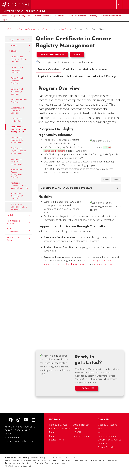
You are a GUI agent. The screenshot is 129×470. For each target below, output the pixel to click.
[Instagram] (18, 420)
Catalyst (53, 435)
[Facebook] (11, 420)
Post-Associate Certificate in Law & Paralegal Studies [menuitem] (19, 207)
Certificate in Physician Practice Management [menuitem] (18, 150)
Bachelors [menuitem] (11, 215)
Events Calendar (106, 447)
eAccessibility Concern (108, 460)
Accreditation (61, 463)
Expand (106, 179)
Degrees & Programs (27, 29)
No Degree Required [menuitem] (15, 39)
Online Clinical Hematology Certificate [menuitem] (17, 70)
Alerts (7, 460)
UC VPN (77, 432)
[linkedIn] (33, 420)
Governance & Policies (109, 439)
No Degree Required (48, 29)
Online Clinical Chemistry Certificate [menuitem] (17, 80)
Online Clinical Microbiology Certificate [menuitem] (17, 91)
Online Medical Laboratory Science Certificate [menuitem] (19, 59)
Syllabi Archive (91, 460)
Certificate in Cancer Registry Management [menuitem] (18, 129)
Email (52, 432)
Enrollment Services (59, 428)
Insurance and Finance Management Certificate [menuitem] (17, 173)
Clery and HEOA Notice (21, 460)
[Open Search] (119, 4)
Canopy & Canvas (58, 424)
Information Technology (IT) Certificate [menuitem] (17, 196)
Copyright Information (44, 463)
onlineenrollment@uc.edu (19, 441)
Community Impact (108, 435)
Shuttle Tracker (81, 424)
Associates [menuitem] (13, 45)
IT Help (76, 428)
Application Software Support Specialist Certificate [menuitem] (19, 185)
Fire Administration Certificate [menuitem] (19, 100)
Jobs (100, 428)
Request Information (52, 54)
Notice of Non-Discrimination (45, 460)
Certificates (66, 29)
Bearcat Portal (56, 439)
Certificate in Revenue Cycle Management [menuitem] (17, 140)
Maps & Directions (107, 424)
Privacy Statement (12, 463)
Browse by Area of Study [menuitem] (15, 238)
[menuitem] (4, 16)
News (100, 432)
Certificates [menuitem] (13, 51)
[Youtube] (26, 420)
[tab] (48, 70)
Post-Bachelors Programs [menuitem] (13, 222)
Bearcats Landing (82, 435)
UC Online (11, 29)
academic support (103, 264)
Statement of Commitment (71, 460)
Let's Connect (87, 388)
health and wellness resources (71, 264)
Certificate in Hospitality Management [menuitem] (16, 161)
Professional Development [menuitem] (13, 230)
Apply (77, 54)
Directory (102, 443)
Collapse (116, 179)
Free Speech (27, 463)
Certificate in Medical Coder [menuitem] (17, 119)
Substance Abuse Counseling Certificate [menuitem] (18, 110)
